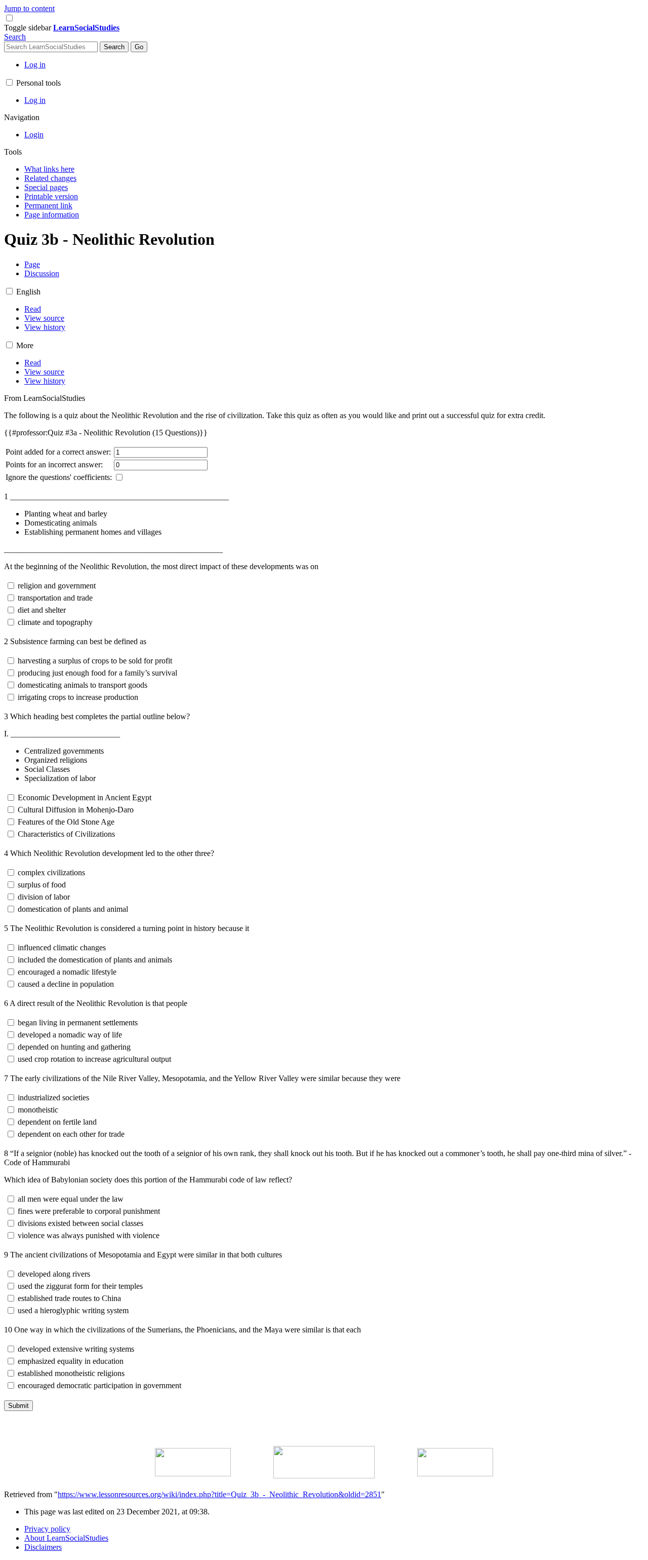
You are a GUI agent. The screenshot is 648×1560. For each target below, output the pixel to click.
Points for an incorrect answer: (54, 464)
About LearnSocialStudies (66, 1538)
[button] (28, 27)
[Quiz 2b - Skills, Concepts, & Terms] (193, 1473)
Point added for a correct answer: (58, 452)
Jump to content (29, 8)
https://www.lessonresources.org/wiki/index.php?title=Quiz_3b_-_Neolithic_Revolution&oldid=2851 (219, 1494)
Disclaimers (43, 1547)
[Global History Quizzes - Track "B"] (324, 1475)
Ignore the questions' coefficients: (59, 477)
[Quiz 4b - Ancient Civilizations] (455, 1473)
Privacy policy (47, 1529)
